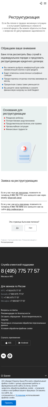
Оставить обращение (10, 317)
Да (17, 228)
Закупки (4, 320)
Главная (4, 240)
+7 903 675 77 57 (12, 294)
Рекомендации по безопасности (15, 313)
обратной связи (15, 198)
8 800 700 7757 (16, 195)
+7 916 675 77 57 (11, 291)
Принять (9, 403)
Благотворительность (32, 317)
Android (24, 343)
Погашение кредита (29, 240)
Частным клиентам (14, 240)
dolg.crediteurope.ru (15, 209)
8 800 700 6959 (16, 207)
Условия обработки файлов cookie (16, 328)
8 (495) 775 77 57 (20, 271)
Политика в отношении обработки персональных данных (23, 324)
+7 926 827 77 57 (13, 301)
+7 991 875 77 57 (10, 297)
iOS (9, 343)
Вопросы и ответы (9, 310)
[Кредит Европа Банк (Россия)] (24, 254)
